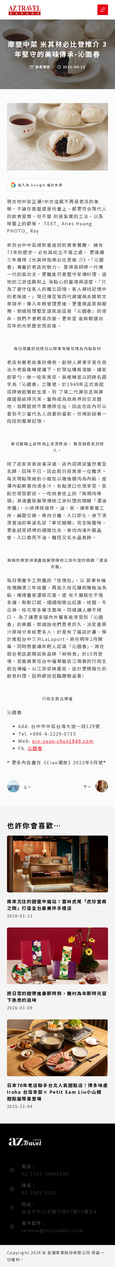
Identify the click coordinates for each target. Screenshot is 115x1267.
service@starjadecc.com (52, 1230)
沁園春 (35, 748)
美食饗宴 (43, 66)
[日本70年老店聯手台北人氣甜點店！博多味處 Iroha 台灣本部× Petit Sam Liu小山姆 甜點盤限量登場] (57, 1047)
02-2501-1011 (38, 1192)
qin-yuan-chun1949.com (63, 741)
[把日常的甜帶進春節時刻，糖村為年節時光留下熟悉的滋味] (57, 955)
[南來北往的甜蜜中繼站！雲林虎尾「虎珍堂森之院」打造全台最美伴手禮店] (57, 864)
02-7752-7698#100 (45, 1173)
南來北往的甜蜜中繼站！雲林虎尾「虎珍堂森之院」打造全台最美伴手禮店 (57, 904)
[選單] (102, 9)
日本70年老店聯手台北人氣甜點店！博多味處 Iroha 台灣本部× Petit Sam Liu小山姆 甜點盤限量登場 (57, 1092)
